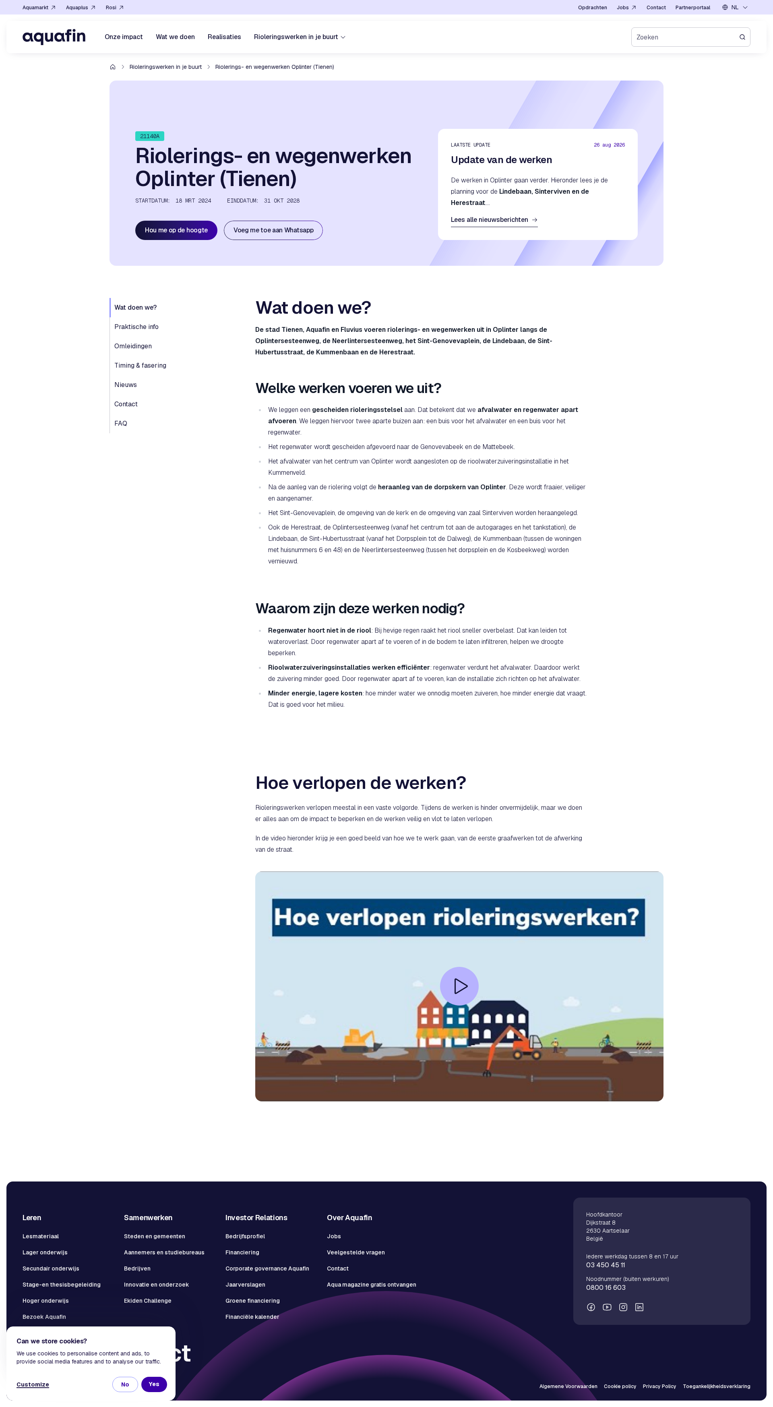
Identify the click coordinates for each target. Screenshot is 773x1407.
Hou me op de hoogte (176, 230)
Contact (338, 1268)
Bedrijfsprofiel (245, 1236)
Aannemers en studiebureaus (164, 1252)
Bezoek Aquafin (44, 1316)
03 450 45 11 (605, 1265)
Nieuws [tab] (125, 385)
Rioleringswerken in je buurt (166, 66)
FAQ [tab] (120, 423)
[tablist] (178, 365)
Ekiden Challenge (148, 1300)
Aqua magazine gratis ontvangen (371, 1284)
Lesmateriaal (41, 1236)
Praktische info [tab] (136, 327)
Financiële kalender (252, 1316)
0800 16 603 (606, 1287)
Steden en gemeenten (154, 1236)
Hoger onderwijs (46, 1300)
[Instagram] (623, 1307)
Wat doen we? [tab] (135, 307)
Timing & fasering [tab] (140, 365)
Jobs (334, 1236)
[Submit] (744, 37)
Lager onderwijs (45, 1252)
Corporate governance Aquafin (267, 1268)
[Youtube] (607, 1307)
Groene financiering (252, 1300)
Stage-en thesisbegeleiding (62, 1284)
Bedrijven (137, 1268)
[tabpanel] (459, 720)
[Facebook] (591, 1307)
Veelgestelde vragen (356, 1252)
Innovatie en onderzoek (156, 1284)
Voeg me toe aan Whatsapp (273, 230)
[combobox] (735, 7)
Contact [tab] (126, 404)
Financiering (242, 1252)
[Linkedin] (639, 1307)
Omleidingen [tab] (133, 346)
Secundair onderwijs (51, 1268)
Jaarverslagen (245, 1284)
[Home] (54, 37)
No (125, 1384)
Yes (154, 1384)
